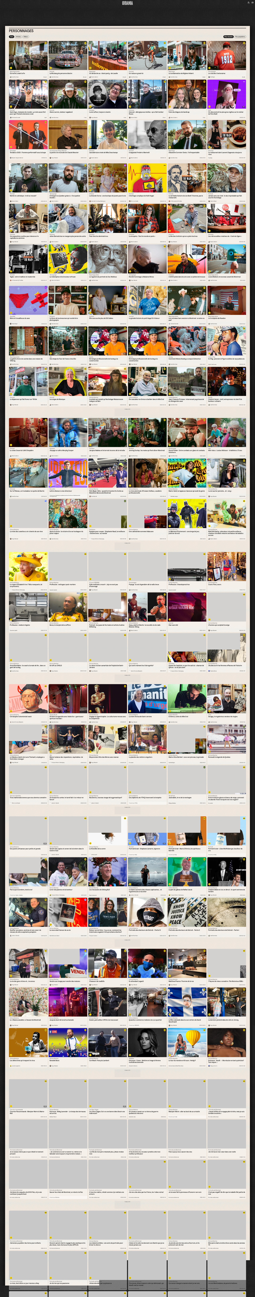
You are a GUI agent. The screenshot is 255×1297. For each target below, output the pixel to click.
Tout (11, 36)
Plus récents (228, 36)
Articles (18, 36)
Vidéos (26, 36)
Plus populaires (240, 36)
